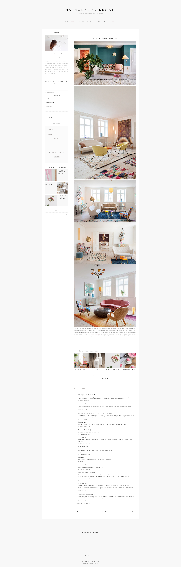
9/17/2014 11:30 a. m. (84, 443)
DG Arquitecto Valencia (86, 394)
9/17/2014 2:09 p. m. (84, 469)
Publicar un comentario (83, 503)
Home (66, 21)
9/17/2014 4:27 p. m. (84, 480)
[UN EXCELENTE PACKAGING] (97, 360)
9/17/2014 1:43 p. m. (84, 461)
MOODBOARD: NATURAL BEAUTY (50, 183)
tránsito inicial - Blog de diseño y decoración (93, 413)
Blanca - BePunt (83, 430)
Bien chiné (82, 446)
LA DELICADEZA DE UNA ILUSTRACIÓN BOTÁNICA (62, 198)
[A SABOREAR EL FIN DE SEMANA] (128, 360)
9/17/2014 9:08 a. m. (84, 409)
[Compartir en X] (103, 378)
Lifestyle (80, 21)
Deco (98, 21)
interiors (119, 376)
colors (99, 376)
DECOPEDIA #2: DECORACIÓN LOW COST (62, 172)
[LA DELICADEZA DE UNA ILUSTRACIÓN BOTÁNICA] (112, 360)
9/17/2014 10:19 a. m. (84, 434)
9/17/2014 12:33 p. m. (84, 454)
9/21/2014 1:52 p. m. (84, 500)
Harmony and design (90, 9)
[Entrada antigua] (132, 512)
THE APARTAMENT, (93, 334)
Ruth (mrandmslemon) (85, 472)
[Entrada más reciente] (77, 512)
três (79, 457)
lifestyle (49, 109)
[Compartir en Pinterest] (108, 378)
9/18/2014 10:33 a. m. (84, 490)
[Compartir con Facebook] (105, 378)
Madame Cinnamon (84, 494)
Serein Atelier (94, 563)
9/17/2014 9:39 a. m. (84, 419)
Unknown (81, 404)
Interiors (105, 21)
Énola (80, 422)
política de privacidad (56, 154)
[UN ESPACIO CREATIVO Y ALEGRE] (81, 360)
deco (47, 98)
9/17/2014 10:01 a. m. (84, 426)
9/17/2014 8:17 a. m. (84, 400)
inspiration (109, 376)
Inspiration (90, 21)
